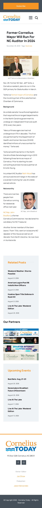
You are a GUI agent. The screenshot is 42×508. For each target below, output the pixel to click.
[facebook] (18, 462)
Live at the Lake (15, 399)
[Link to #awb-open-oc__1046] (36, 17)
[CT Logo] (11, 15)
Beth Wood (27, 173)
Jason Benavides (21, 486)
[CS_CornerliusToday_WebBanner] (21, 338)
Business (29, 46)
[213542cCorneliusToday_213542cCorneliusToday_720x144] (21, 346)
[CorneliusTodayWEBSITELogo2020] (21, 441)
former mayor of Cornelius (22, 95)
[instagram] (24, 462)
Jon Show (21, 476)
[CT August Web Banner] (21, 329)
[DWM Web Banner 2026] (21, 354)
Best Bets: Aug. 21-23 (17, 379)
